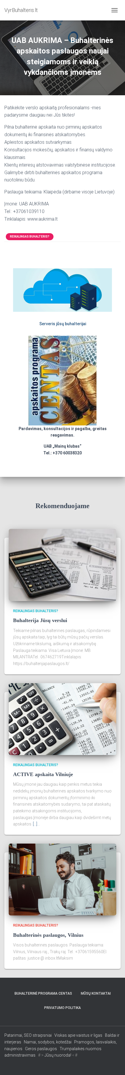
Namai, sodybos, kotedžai (48, 1042)
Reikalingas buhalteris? (29, 236)
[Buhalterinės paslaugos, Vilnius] (62, 879)
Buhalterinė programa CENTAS (43, 993)
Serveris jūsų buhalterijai (62, 323)
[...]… (36, 824)
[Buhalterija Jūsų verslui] (62, 564)
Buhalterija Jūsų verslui (40, 620)
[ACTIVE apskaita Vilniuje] (62, 718)
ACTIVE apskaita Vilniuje (43, 774)
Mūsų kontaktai (96, 993)
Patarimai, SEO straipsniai (28, 1035)
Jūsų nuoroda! (57, 1055)
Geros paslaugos (41, 1048)
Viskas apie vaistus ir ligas (78, 1035)
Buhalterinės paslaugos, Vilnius (48, 935)
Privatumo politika (62, 1008)
